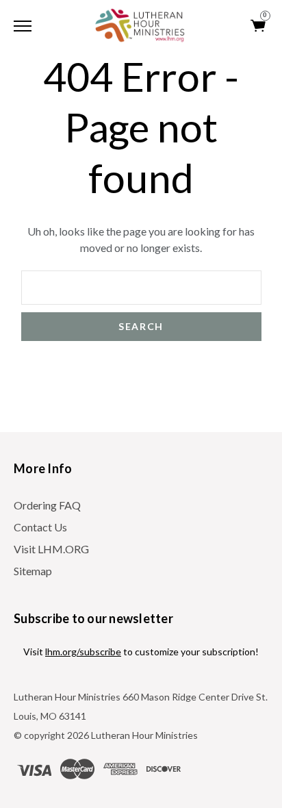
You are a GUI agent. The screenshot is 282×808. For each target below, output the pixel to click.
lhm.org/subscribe (83, 651)
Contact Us (40, 526)
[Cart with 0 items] (259, 25)
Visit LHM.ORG (51, 548)
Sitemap (33, 570)
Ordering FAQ (47, 505)
